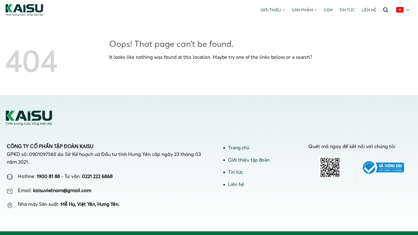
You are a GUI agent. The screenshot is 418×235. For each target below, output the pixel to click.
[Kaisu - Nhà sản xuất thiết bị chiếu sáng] (27, 10)
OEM (328, 10)
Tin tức (347, 10)
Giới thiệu (270, 10)
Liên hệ (369, 10)
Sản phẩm (302, 10)
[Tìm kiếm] (385, 10)
